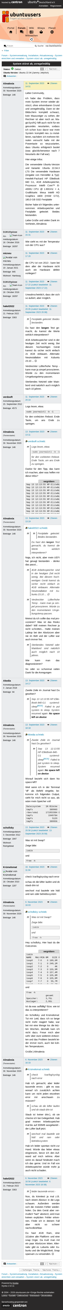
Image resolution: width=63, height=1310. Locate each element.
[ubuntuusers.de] (22, 17)
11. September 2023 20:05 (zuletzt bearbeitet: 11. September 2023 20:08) (38, 309)
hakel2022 (8, 306)
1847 (14, 839)
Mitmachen (31, 35)
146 (14, 95)
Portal (10, 28)
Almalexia (8, 83)
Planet (52, 28)
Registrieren (55, 6)
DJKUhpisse (10, 232)
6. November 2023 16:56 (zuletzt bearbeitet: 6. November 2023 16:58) (38, 1181)
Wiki (31, 28)
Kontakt (12, 1295)
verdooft (8, 397)
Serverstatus (46, 1295)
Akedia (7, 680)
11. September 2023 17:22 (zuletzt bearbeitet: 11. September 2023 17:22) (38, 284)
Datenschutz (22, 1295)
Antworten (11, 76)
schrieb (41, 441)
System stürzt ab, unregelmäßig (41, 58)
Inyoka (15, 1283)
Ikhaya (41, 28)
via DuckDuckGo (53, 46)
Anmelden (43, 6)
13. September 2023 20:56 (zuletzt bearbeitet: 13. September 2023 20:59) (38, 830)
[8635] (40, 705)
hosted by (6, 2)
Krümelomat (10, 867)
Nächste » (53, 69)
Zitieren (53, 83)
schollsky (8, 827)
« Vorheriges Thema (30, 1270)
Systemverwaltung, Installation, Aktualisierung (31, 55)
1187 (14, 885)
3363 (14, 317)
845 (14, 271)
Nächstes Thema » (51, 1270)
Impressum (35, 1295)
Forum (21, 28)
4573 (14, 408)
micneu (7, 253)
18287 (15, 246)
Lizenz (4, 1295)
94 (13, 692)
